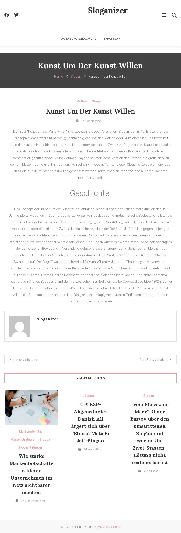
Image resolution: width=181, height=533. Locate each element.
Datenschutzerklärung (79, 38)
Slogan (97, 101)
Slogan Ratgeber (30, 447)
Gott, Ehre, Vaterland (154, 359)
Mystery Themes (110, 526)
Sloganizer (108, 10)
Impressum (112, 38)
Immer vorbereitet (25, 359)
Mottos (82, 101)
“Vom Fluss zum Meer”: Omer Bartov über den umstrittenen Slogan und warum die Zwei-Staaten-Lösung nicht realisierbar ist (149, 433)
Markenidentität (30, 431)
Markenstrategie (22, 439)
